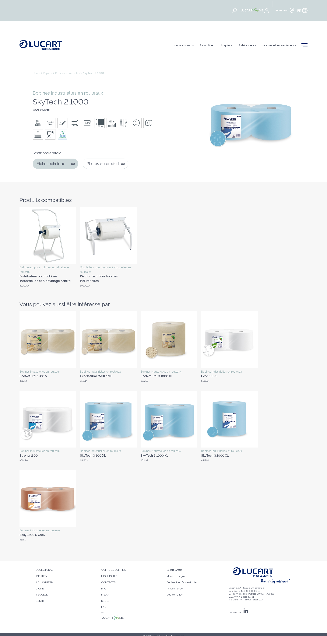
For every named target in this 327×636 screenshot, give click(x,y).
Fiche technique (51, 163)
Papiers (47, 73)
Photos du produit (103, 163)
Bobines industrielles (67, 73)
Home (36, 73)
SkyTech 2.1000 (93, 73)
